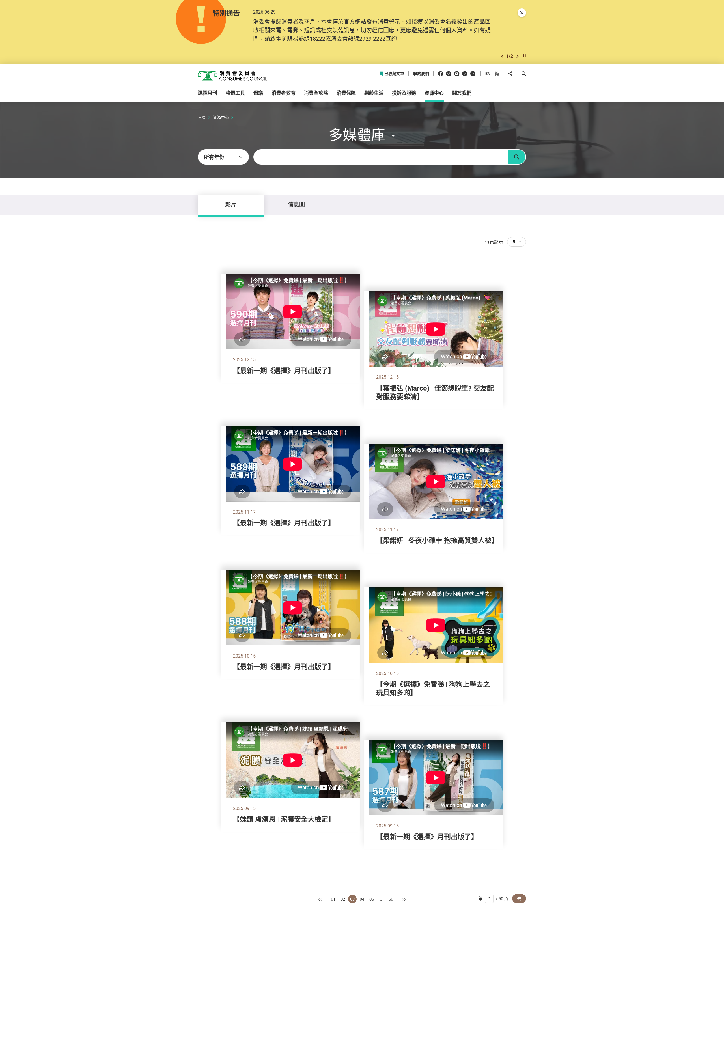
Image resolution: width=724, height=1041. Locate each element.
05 (371, 899)
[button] (502, 56)
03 (352, 899)
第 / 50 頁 (493, 898)
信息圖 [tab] (296, 204)
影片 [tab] (230, 204)
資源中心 (221, 117)
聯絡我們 (421, 73)
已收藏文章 (394, 73)
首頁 (202, 117)
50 (391, 899)
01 (333, 899)
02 (343, 899)
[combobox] (223, 157)
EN (487, 73)
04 (362, 899)
